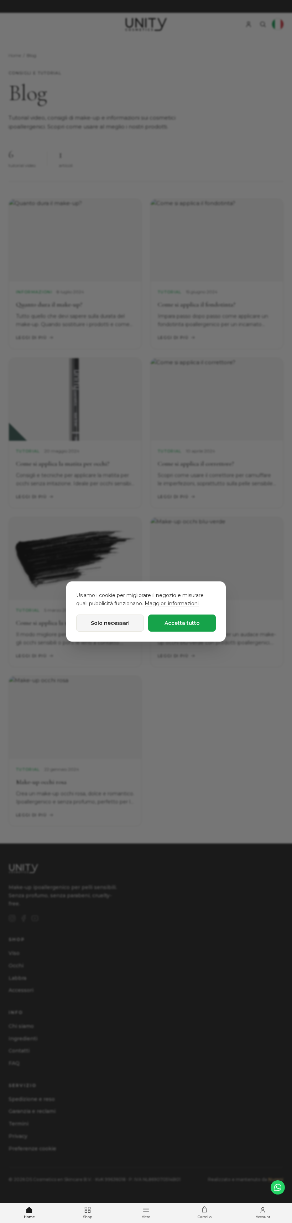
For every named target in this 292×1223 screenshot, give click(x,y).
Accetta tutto (182, 623)
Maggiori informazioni (172, 603)
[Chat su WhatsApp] (278, 1187)
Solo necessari (110, 623)
